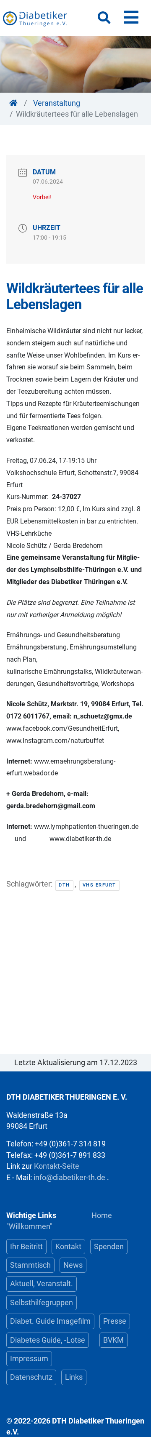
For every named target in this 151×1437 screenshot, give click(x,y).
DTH (64, 885)
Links (74, 1377)
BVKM (113, 1340)
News (73, 1265)
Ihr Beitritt (26, 1246)
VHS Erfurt (99, 885)
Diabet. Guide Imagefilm (50, 1321)
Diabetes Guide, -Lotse (47, 1340)
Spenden (109, 1246)
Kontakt (68, 1246)
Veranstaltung (56, 103)
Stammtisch (30, 1265)
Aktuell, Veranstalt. (41, 1283)
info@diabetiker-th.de (69, 1177)
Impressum (29, 1358)
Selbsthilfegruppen (41, 1302)
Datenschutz (31, 1377)
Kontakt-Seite (56, 1166)
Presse (114, 1321)
